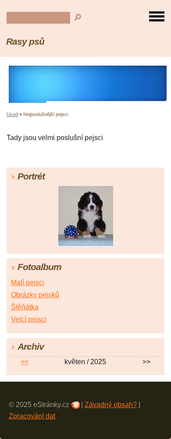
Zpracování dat (32, 416)
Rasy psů (25, 41)
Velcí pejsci (28, 319)
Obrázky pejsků (35, 295)
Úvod (12, 114)
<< (24, 361)
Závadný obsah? (111, 404)
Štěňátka (25, 307)
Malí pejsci (27, 282)
